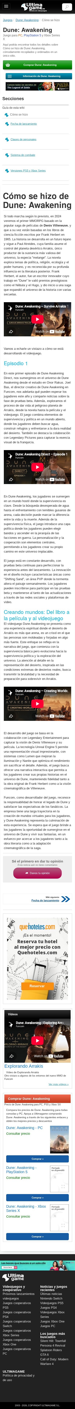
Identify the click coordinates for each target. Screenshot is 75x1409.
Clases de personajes (23, 139)
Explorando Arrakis (23, 1066)
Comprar (37, 1159)
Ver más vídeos (57, 1084)
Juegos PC (47, 1326)
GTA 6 (44, 1354)
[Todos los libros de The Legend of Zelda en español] (37, 86)
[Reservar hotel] (37, 958)
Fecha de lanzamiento (24, 123)
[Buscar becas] (37, 1265)
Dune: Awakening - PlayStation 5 (21, 1170)
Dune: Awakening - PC (24, 1128)
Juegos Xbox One (52, 1321)
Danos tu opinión (40, 873)
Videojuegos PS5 (51, 1303)
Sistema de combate (23, 155)
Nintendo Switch (51, 1298)
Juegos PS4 (48, 1307)
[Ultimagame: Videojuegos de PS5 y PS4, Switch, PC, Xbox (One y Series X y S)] (34, 7)
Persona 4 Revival (52, 1345)
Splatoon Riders (51, 1350)
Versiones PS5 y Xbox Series (28, 170)
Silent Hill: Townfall (53, 1341)
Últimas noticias (51, 1294)
